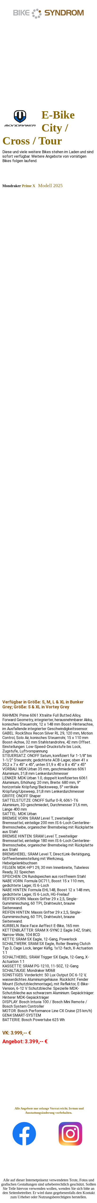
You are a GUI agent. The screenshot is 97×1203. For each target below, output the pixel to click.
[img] (48, 14)
